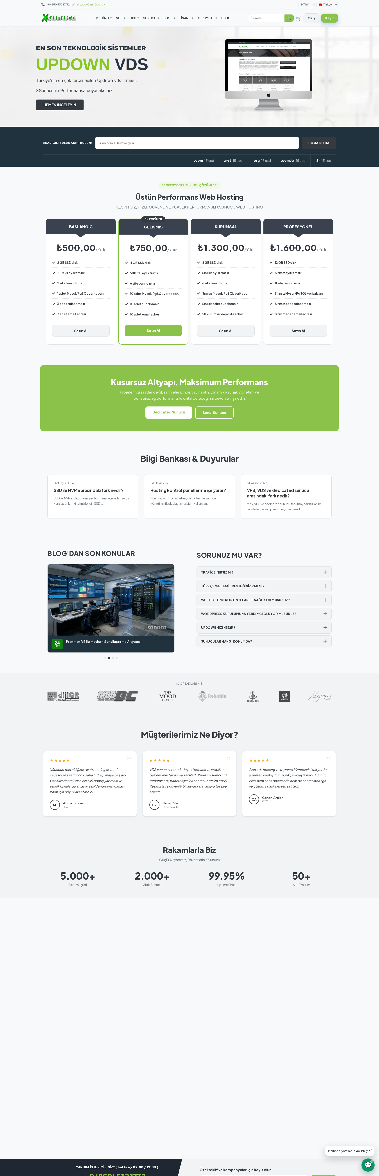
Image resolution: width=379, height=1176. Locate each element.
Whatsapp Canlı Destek (88, 4)
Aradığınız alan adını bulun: (67, 142)
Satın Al (80, 330)
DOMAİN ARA (318, 143)
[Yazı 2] (109, 658)
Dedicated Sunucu (168, 412)
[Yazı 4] (117, 658)
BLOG (226, 18)
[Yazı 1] (105, 658)
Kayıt (329, 18)
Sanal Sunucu (214, 412)
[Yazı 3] (113, 658)
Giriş (311, 18)
